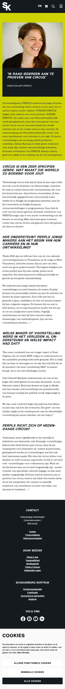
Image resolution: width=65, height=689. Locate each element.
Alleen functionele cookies (32, 663)
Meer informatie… (24, 652)
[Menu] (61, 6)
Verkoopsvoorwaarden (32, 538)
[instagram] (29, 618)
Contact (32, 531)
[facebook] (23, 618)
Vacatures (32, 599)
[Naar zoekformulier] (53, 6)
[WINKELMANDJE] (46, 6)
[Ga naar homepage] (6, 6)
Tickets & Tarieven (32, 567)
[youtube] (35, 618)
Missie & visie (32, 557)
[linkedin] (42, 618)
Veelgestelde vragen (32, 570)
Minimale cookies (32, 672)
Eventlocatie (32, 592)
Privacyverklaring (32, 535)
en (39, 6)
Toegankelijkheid (33, 560)
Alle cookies (32, 681)
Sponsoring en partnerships (32, 595)
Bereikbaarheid (32, 563)
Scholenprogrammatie (32, 589)
